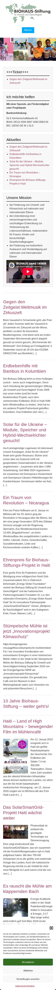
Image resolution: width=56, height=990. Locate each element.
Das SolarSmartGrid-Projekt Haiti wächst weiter (23, 812)
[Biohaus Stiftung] (28, 22)
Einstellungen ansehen (28, 979)
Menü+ (28, 30)
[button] (51, 928)
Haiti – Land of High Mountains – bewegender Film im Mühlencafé (28, 726)
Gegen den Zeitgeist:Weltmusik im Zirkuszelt (25, 307)
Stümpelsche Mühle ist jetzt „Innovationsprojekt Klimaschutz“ (26, 631)
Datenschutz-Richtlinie (25, 986)
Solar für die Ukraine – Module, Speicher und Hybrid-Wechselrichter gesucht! (29, 165)
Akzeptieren (28, 962)
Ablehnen (28, 970)
